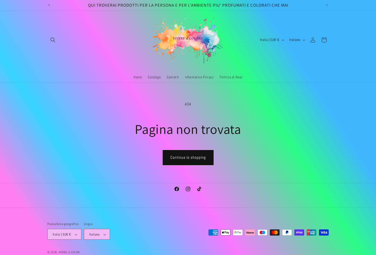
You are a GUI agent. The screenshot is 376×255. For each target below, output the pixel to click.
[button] (53, 40)
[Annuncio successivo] (327, 5)
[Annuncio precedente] (49, 5)
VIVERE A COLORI (69, 252)
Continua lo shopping (188, 157)
